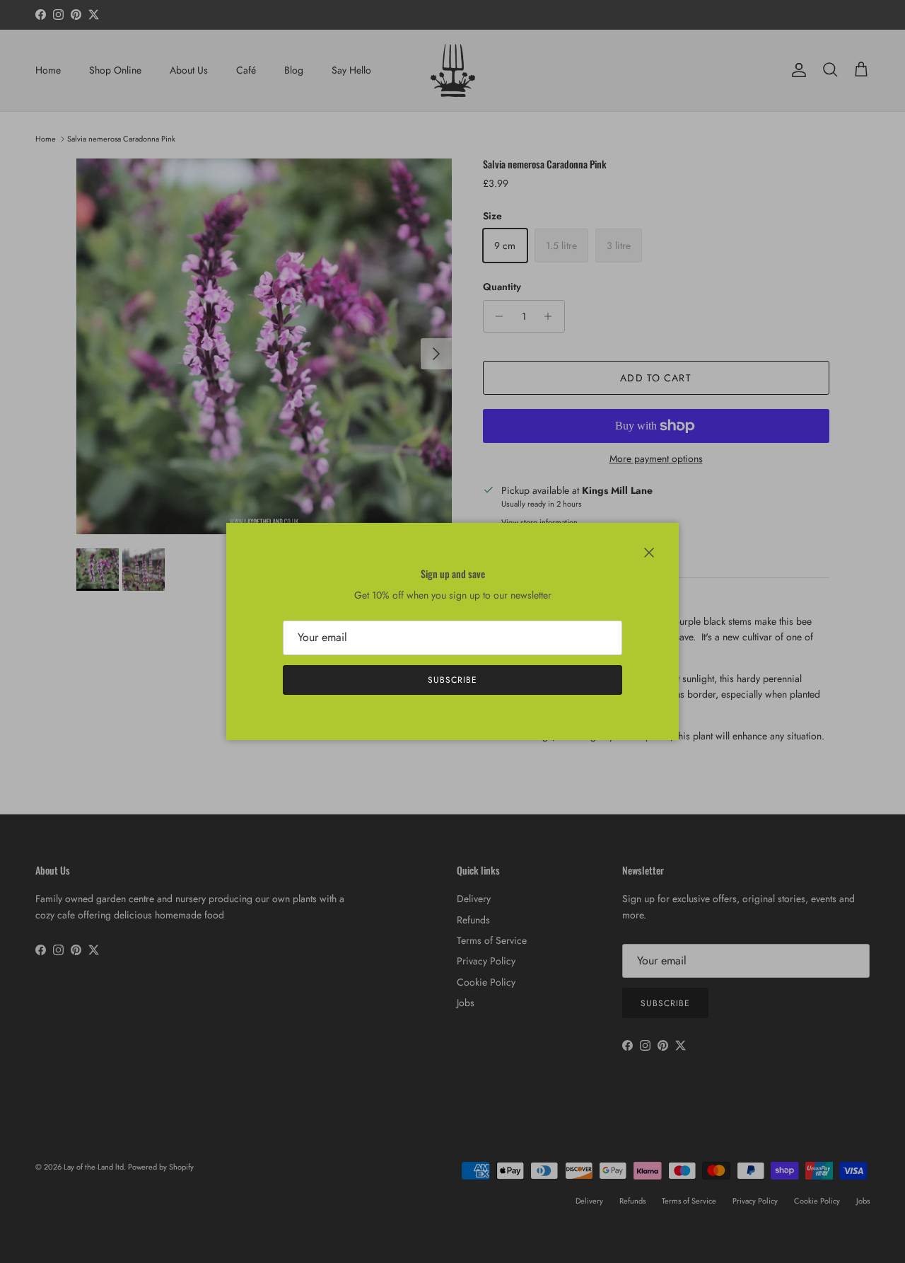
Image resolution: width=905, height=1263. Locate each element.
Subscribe (452, 680)
